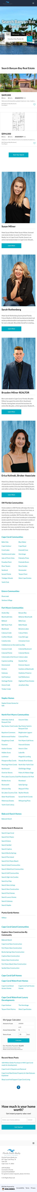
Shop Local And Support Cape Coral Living (16, 1079)
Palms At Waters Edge (26, 773)
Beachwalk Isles (7, 617)
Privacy (33, 1188)
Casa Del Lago (23, 637)
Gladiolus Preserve (25, 673)
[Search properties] (29, 39)
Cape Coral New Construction (12, 944)
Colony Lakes (23, 657)
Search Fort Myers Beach (10, 861)
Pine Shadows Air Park (26, 777)
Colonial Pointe (7, 653)
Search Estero (6, 841)
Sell (23, 34)
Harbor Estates (7, 748)
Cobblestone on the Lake (10, 645)
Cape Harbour (6, 546)
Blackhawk (5, 629)
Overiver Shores (7, 773)
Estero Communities (10, 591)
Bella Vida (5, 542)
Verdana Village (7, 600)
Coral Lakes (5, 550)
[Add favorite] (34, 104)
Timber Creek (6, 689)
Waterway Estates (8, 801)
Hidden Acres (6, 752)
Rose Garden (23, 566)
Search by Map (7, 881)
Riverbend (22, 781)
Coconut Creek (7, 649)
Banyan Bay (23, 613)
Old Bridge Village (25, 769)
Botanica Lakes (24, 629)
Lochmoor (5, 756)
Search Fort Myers (8, 837)
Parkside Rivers (24, 562)
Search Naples (6, 905)
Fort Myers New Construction (12, 948)
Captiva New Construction (11, 956)
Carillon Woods (7, 637)
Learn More (11, 245)
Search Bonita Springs (9, 853)
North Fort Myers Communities (15, 714)
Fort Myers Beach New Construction (14, 964)
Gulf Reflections (24, 677)
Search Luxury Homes (9, 897)
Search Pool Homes (8, 893)
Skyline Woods (24, 793)
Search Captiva (7, 849)
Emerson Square (24, 665)
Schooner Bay (6, 789)
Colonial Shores (24, 653)
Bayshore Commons (8, 732)
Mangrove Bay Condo (9, 760)
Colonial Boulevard (25, 649)
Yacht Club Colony (8, 805)
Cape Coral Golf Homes (12, 975)
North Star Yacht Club (26, 764)
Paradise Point (7, 562)
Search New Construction (10, 889)
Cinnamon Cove (24, 641)
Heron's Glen (23, 748)
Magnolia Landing (25, 756)
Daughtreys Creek (8, 740)
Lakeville (21, 752)
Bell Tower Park (7, 625)
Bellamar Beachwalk (25, 617)
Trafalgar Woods (7, 578)
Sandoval (5, 570)
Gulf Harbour (6, 677)
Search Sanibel (6, 845)
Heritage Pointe (7, 681)
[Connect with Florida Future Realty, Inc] (18, 1087)
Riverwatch (5, 785)
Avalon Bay (5, 613)
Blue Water (22, 542)
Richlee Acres (6, 781)
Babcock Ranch (7, 819)
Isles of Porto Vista (8, 558)
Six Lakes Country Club (9, 793)
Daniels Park (23, 661)
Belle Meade (23, 625)
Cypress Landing (7, 661)
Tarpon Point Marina (9, 1009)
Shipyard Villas (24, 789)
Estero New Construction (10, 960)
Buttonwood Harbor (8, 736)
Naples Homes (8, 698)
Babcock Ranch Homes (12, 814)
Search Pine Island (8, 857)
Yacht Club (5, 582)
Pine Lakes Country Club (10, 777)
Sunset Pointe (6, 574)
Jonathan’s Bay (24, 685)
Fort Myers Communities (12, 607)
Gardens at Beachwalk (26, 669)
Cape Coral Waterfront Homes (15, 981)
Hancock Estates (24, 744)
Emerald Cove (23, 550)
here (28, 1174)
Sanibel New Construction (10, 968)
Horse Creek (6, 685)
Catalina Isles (6, 641)
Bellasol (4, 621)
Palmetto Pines (24, 558)
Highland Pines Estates (26, 681)
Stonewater (22, 570)
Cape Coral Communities (12, 537)
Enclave (4, 669)
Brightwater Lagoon (25, 732)
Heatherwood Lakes (8, 554)
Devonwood (6, 665)
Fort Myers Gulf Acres (26, 740)
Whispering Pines (24, 801)
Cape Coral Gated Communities (15, 927)
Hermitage (22, 554)
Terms (27, 1188)
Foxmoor (5, 744)
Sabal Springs (23, 785)
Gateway (5, 673)
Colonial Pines (23, 736)
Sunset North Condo (26, 797)
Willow (4, 918)
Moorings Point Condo (9, 764)
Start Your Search (18, 155)
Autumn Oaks (23, 720)
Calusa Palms (23, 633)
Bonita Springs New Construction (13, 952)
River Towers (6, 566)
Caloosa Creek (6, 633)
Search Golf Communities (10, 873)
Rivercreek (5, 596)
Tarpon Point (23, 574)
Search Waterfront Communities (13, 869)
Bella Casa (22, 621)
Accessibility (20, 1188)
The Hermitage (24, 1005)
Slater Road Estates (8, 797)
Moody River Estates (26, 760)
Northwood (6, 769)
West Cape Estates (25, 578)
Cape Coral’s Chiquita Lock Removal (14, 1069)
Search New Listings (8, 885)
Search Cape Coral (8, 833)
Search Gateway (7, 901)
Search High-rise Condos (10, 877)
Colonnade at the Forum (10, 657)
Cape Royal (22, 546)
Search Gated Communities (11, 865)
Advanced (15, 34)
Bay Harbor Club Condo (10, 726)
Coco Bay (22, 645)
